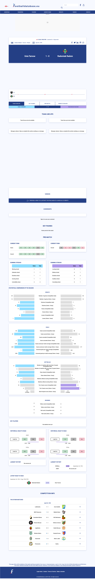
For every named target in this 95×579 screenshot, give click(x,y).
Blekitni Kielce (57, 512)
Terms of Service (52, 571)
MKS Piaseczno (37, 512)
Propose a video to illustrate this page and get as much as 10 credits (49, 200)
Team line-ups (16, 103)
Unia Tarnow (58, 482)
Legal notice (39, 571)
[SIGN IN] (83, 5)
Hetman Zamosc (57, 522)
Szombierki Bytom (37, 517)
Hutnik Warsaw (57, 528)
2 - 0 (47, 482)
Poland (28, 42)
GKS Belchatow (57, 517)
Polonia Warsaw (37, 522)
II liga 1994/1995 (42, 39)
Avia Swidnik (57, 506)
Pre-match (47, 103)
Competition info (63, 103)
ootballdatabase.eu (27, 6)
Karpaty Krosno (57, 533)
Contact (45, 571)
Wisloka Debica (37, 533)
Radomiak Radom (36, 482)
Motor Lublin (57, 538)
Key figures (32, 103)
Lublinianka (37, 506)
